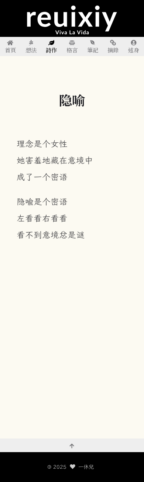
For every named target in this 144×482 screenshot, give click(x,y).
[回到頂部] (72, 445)
